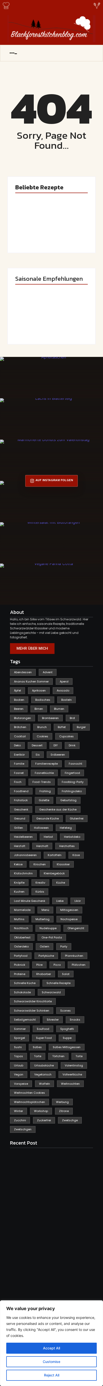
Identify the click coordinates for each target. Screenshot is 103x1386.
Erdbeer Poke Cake (30, 233)
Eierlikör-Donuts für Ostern (33, 325)
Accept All (51, 1348)
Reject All (51, 1375)
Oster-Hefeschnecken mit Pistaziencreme (68, 229)
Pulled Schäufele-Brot (68, 325)
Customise (51, 1361)
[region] (51, 1343)
